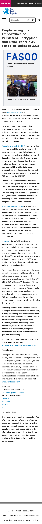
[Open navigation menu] (4, 20)
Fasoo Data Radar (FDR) (12, 206)
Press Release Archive (25, 511)
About (10, 511)
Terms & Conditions (31, 515)
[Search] (27, 19)
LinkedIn (5, 398)
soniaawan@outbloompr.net (13, 392)
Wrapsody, (6, 241)
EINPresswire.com (14, 112)
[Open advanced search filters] (32, 19)
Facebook (6, 401)
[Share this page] (38, 20)
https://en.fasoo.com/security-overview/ (19, 345)
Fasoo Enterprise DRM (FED (13, 146)
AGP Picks (5, 3)
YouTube (5, 404)
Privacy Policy (32, 520)
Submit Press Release (12, 515)
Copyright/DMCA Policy (14, 520)
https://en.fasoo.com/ (11, 382)
